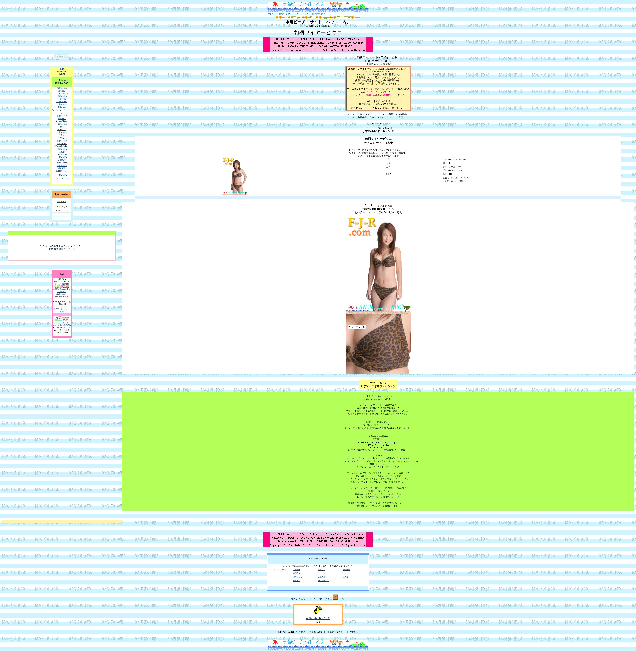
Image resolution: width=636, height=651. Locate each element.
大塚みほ (321, 577)
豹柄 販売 (54, 249)
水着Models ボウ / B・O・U (62, 127)
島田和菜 (296, 573)
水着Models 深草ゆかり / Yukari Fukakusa (61, 143)
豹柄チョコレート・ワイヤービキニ (311, 598)
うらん (345, 573)
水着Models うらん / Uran (62, 135)
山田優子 (296, 570)
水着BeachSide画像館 (276, 14)
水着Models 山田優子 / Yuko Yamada (62, 90)
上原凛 (345, 577)
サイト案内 (61, 202)
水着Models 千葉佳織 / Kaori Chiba (61, 99)
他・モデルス (323, 581)
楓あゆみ (321, 570)
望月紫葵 (296, 581)
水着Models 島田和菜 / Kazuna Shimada (62, 118)
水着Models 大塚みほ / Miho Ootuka (62, 160)
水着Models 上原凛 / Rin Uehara (62, 152)
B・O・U (321, 573)
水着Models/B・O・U (293, 14)
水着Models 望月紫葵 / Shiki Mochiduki (62, 168)
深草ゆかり (297, 577)
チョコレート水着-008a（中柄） (315, 14)
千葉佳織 (346, 570)
